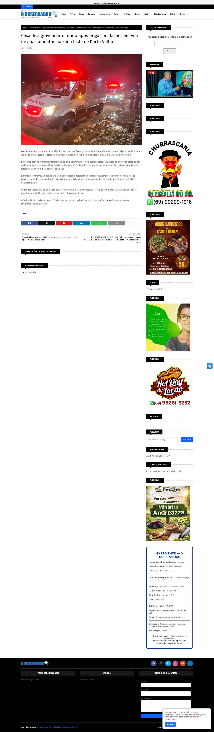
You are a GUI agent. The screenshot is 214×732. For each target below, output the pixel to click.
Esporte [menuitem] (137, 14)
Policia (38, 28)
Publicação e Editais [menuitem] (159, 14)
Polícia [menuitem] (81, 14)
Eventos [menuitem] (182, 14)
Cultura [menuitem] (116, 14)
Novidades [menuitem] (127, 14)
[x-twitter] (161, 663)
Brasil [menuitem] (146, 14)
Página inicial (28, 28)
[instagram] (175, 663)
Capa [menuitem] (64, 14)
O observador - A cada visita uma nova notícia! (57, 727)
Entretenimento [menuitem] (104, 14)
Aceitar (170, 724)
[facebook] (153, 663)
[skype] (168, 663)
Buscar (170, 51)
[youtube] (183, 663)
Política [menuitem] (72, 14)
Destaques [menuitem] (91, 14)
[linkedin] (190, 663)
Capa (159, 727)
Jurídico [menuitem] (173, 14)
